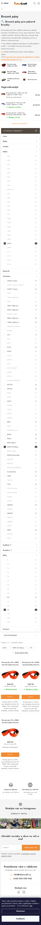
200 (21, 622)
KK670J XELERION (21, 380)
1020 (21, 223)
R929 (21, 434)
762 (21, 202)
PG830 (21, 405)
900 (21, 210)
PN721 (21, 414)
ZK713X (21, 534)
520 (21, 181)
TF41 (21, 484)
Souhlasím (20, 918)
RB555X (21, 463)
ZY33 (21, 538)
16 (21, 576)
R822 (21, 426)
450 (21, 173)
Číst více (19, 59)
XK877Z (21, 517)
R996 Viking (21, 451)
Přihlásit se (31, 848)
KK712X (21, 385)
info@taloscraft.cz (22, 874)
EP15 (21, 343)
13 (21, 572)
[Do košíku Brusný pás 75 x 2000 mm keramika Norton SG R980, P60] (31, 697)
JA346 (21, 360)
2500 (21, 247)
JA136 (21, 355)
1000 (21, 218)
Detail (10, 754)
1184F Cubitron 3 (21, 322)
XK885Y (21, 522)
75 (21, 610)
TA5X (21, 476)
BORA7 (21, 331)
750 (21, 194)
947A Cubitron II (21, 310)
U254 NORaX (21, 492)
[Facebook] (18, 892)
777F (21, 301)
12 (21, 568)
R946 (21, 438)
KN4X (21, 397)
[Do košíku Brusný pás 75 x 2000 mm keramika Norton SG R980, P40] (10, 697)
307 (21, 164)
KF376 (21, 376)
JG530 (21, 372)
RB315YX (21, 459)
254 (21, 156)
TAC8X (21, 480)
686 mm (21, 189)
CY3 (21, 335)
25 (21, 585)
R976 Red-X (21, 443)
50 (21, 597)
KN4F (21, 393)
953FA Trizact (21, 314)
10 (21, 564)
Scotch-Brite (21, 472)
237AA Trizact (21, 281)
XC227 (21, 501)
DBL (21, 339)
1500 (21, 235)
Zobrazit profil (19, 814)
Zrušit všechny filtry (21, 653)
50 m (21, 264)
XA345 (21, 497)
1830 (21, 239)
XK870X (21, 513)
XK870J (21, 509)
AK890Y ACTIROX (21, 326)
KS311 (21, 401)
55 (21, 601)
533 (21, 185)
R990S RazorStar (21, 455)
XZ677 (21, 526)
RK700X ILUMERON (21, 468)
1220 (21, 231)
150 (21, 618)
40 (21, 593)
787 (21, 206)
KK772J (21, 389)
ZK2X (21, 530)
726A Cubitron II (21, 297)
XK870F (21, 505)
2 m (21, 252)
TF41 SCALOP (21, 488)
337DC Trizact (21, 289)
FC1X (21, 347)
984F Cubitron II (21, 318)
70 (21, 606)
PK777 (21, 409)
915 (21, 214)
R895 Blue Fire (21, 430)
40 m (21, 260)
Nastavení (20, 911)
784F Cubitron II (21, 306)
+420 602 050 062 (22, 878)
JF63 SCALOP (21, 368)
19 (21, 581)
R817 (21, 422)
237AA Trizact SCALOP (21, 285)
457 (21, 177)
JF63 (21, 364)
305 (21, 160)
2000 (21, 243)
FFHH (21, 351)
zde (30, 906)
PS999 (21, 418)
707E (21, 293)
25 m (21, 256)
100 (21, 614)
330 (21, 169)
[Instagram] (24, 892)
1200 (21, 227)
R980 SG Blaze (21, 447)
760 (21, 198)
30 (21, 589)
